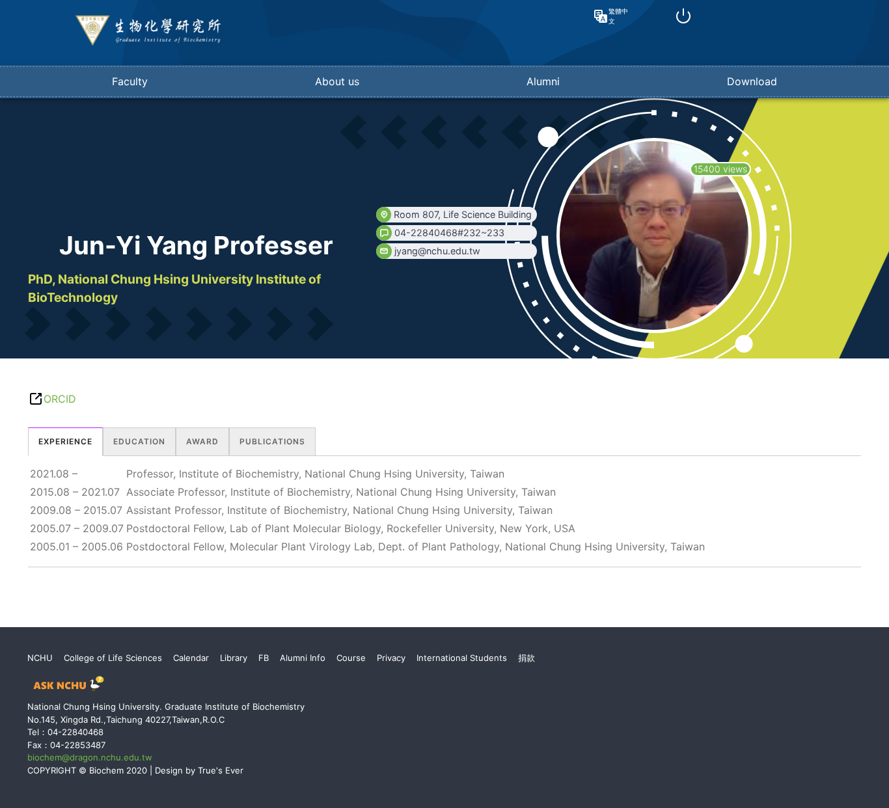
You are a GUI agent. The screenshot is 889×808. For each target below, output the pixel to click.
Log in (683, 16)
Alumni (543, 81)
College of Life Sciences (113, 658)
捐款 (526, 658)
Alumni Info (302, 658)
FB (263, 658)
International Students (462, 658)
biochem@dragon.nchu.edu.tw (89, 757)
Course (351, 658)
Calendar (191, 658)
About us (337, 81)
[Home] (148, 42)
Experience (65, 441)
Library (233, 658)
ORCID (60, 398)
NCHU (40, 658)
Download (752, 81)
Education (139, 441)
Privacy (391, 658)
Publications (272, 441)
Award (202, 441)
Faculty (130, 81)
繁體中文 (618, 16)
